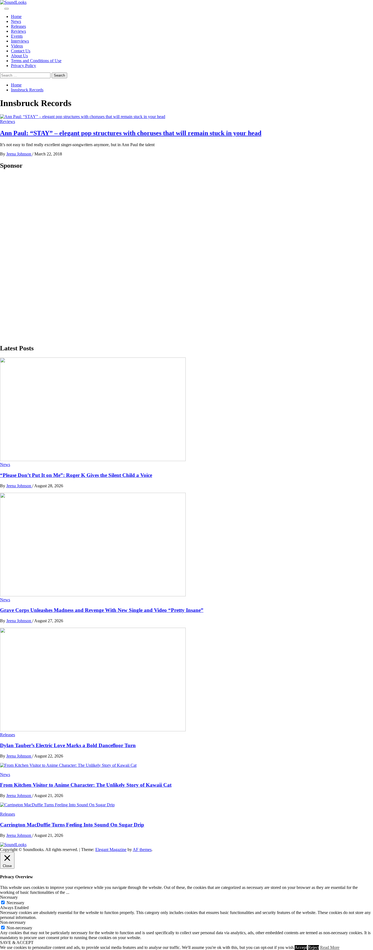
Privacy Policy (23, 65)
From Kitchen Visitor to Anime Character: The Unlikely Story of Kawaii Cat (85, 785)
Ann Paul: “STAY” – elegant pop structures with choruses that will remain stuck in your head (130, 133)
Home (16, 16)
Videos (17, 46)
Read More (329, 947)
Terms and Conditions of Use (36, 60)
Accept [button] (301, 947)
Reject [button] (313, 947)
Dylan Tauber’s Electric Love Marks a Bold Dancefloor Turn (68, 745)
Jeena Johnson (19, 154)
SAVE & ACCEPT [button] (17, 942)
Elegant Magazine (110, 849)
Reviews (18, 31)
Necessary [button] (9, 897)
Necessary (15, 902)
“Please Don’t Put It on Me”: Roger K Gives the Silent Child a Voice (76, 475)
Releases (18, 26)
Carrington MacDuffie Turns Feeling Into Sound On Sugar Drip (72, 825)
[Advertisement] (41, 256)
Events (17, 36)
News (16, 21)
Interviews (20, 41)
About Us (19, 55)
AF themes (142, 849)
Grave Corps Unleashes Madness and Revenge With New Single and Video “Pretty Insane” (101, 610)
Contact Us (20, 51)
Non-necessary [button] (13, 922)
